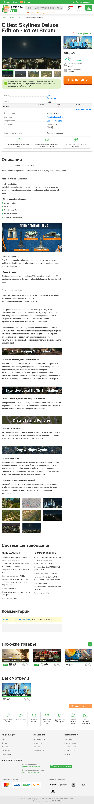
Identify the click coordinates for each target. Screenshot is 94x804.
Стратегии (51, 98)
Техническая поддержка (62, 766)
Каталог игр (37, 743)
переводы (83, 109)
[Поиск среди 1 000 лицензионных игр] (60, 8)
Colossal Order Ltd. (54, 121)
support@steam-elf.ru (31, 766)
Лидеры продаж (39, 739)
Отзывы (5, 743)
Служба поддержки (83, 2)
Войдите (6, 620)
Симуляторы (52, 96)
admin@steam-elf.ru (30, 772)
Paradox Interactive (55, 117)
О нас (4, 739)
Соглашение (6, 751)
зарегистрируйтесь (22, 620)
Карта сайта (6, 754)
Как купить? (69, 739)
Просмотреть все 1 (80, 706)
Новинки (31, 13)
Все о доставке (70, 743)
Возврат (67, 754)
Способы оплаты (70, 747)
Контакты (5, 747)
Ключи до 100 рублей (46, 13)
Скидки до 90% (38, 751)
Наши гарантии (70, 751)
